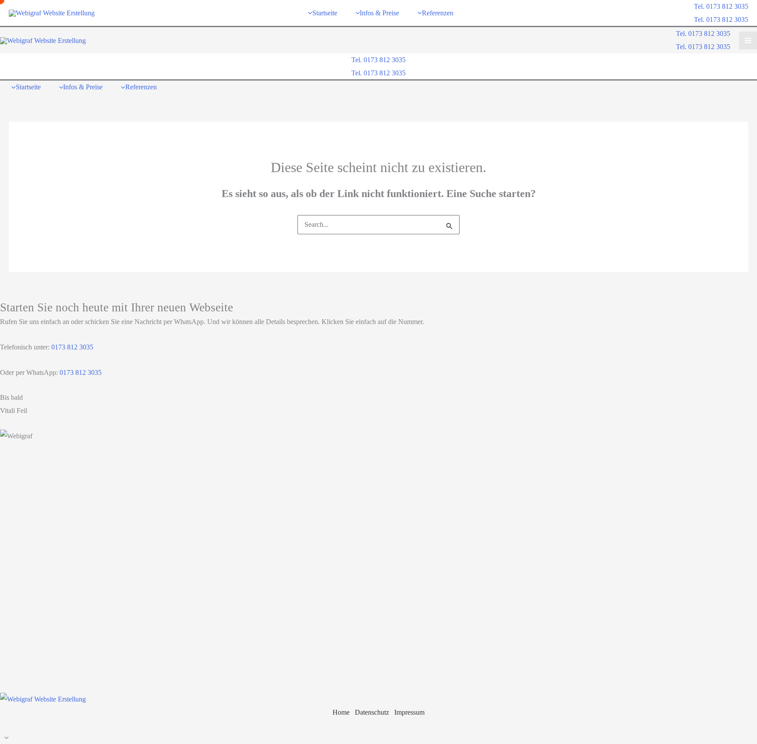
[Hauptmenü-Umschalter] (748, 40)
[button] (721, 6)
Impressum (409, 712)
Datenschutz (372, 712)
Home (341, 712)
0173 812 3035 (71, 347)
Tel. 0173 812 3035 (721, 19)
